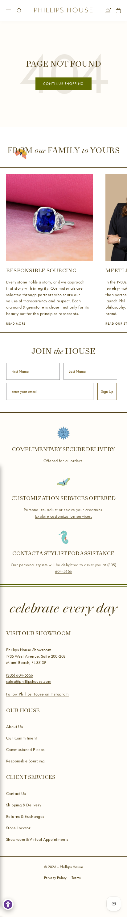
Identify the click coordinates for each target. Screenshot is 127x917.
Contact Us (16, 793)
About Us (14, 726)
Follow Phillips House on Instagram (37, 693)
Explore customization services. (63, 515)
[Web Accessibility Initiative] (8, 904)
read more (16, 323)
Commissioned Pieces (25, 749)
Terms (76, 877)
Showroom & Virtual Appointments (37, 839)
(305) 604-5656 (19, 675)
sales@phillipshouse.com (28, 681)
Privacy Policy (55, 877)
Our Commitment (21, 737)
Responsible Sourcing (25, 760)
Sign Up (107, 391)
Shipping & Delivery (24, 804)
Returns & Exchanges (25, 816)
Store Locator (18, 827)
